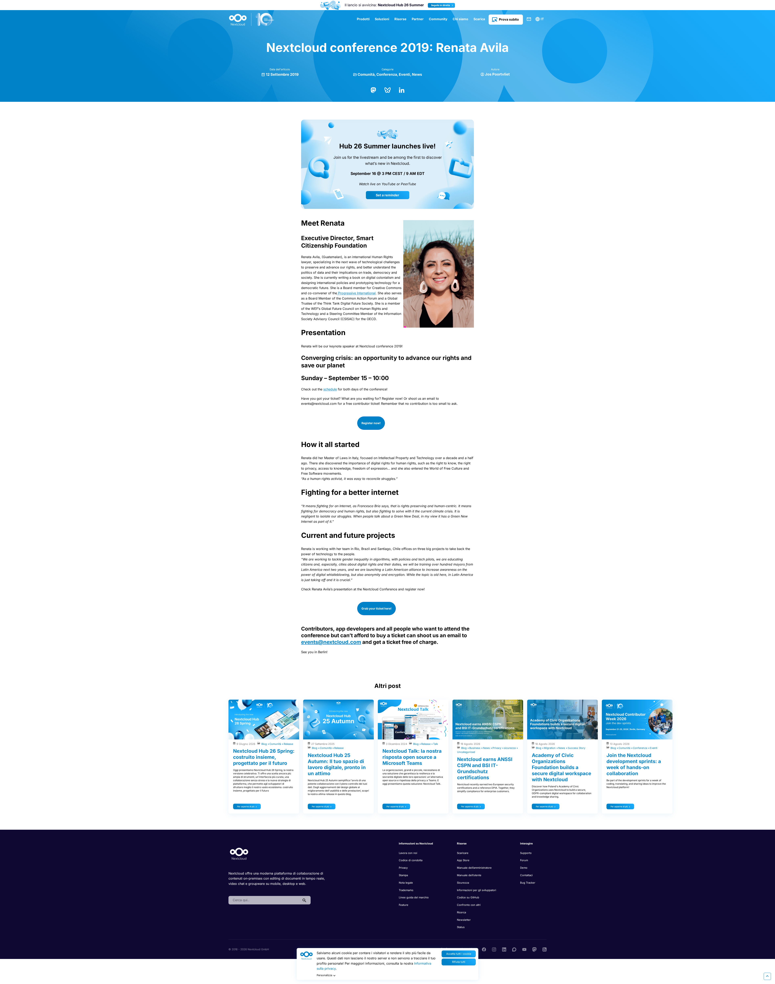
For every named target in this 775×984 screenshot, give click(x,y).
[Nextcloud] (251, 19)
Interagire (526, 843)
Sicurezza (463, 882)
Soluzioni (382, 19)
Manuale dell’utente (469, 875)
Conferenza (386, 74)
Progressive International (356, 293)
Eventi (404, 74)
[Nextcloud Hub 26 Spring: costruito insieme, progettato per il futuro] (263, 719)
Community (438, 19)
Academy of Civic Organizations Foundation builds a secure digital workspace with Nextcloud (561, 767)
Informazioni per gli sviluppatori (476, 890)
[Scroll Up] (767, 976)
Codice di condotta (410, 860)
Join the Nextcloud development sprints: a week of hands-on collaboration (633, 764)
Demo (523, 867)
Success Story (576, 748)
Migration (550, 748)
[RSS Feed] (544, 949)
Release (288, 743)
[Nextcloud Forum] (514, 949)
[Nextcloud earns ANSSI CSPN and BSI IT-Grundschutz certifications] (487, 719)
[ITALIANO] (540, 19)
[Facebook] (484, 949)
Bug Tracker (527, 882)
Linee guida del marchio (414, 897)
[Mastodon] (373, 90)
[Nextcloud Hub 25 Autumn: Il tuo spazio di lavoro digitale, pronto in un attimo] (338, 719)
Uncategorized (466, 752)
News (417, 74)
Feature (403, 904)
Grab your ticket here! (376, 608)
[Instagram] (494, 949)
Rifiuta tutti (458, 961)
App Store (463, 860)
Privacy (497, 748)
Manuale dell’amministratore (474, 867)
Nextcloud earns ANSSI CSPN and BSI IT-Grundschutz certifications (484, 768)
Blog (264, 743)
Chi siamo (460, 19)
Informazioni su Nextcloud (416, 843)
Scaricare (462, 853)
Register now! (371, 423)
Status (461, 927)
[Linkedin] (504, 949)
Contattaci (529, 19)
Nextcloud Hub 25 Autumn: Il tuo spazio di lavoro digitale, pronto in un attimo (337, 764)
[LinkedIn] (402, 90)
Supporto (526, 853)
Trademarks (406, 890)
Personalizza (324, 975)
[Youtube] (524, 949)
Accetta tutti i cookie (458, 953)
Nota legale (406, 882)
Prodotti (363, 19)
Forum (524, 860)
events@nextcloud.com (331, 642)
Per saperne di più (245, 806)
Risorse (400, 19)
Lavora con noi (408, 853)
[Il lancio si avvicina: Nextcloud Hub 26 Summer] (330, 5)
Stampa (403, 875)
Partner (418, 19)
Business (475, 748)
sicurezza (510, 748)
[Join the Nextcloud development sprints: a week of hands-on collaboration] (637, 719)
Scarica (479, 19)
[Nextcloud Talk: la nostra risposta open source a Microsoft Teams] (413, 719)
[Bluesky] (387, 90)
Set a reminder (387, 195)
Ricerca (461, 912)
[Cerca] (304, 900)
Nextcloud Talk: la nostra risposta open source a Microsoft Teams (412, 757)
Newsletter (464, 919)
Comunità (366, 74)
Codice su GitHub (468, 897)
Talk (435, 743)
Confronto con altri (469, 904)
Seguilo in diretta (441, 5)
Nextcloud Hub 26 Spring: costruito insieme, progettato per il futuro (263, 757)
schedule (330, 389)
